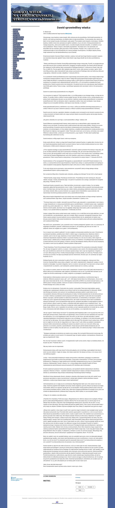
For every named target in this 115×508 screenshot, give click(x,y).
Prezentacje (16, 60)
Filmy (14, 68)
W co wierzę (16, 33)
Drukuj (78, 477)
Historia (15, 64)
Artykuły (15, 41)
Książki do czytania (17, 43)
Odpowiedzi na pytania (18, 52)
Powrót (14, 477)
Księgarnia (15, 70)
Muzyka (15, 66)
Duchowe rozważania (18, 47)
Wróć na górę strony (17, 479)
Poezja (14, 62)
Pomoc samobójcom (18, 39)
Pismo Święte (16, 35)
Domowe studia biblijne (19, 58)
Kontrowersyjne (17, 51)
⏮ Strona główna (15, 480)
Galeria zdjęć (16, 74)
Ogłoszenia (16, 76)
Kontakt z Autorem (17, 78)
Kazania (15, 56)
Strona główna (16, 29)
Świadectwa (16, 54)
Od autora (15, 31)
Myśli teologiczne (17, 49)
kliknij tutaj (68, 33)
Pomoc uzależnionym (18, 37)
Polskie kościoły (17, 72)
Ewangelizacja (16, 45)
